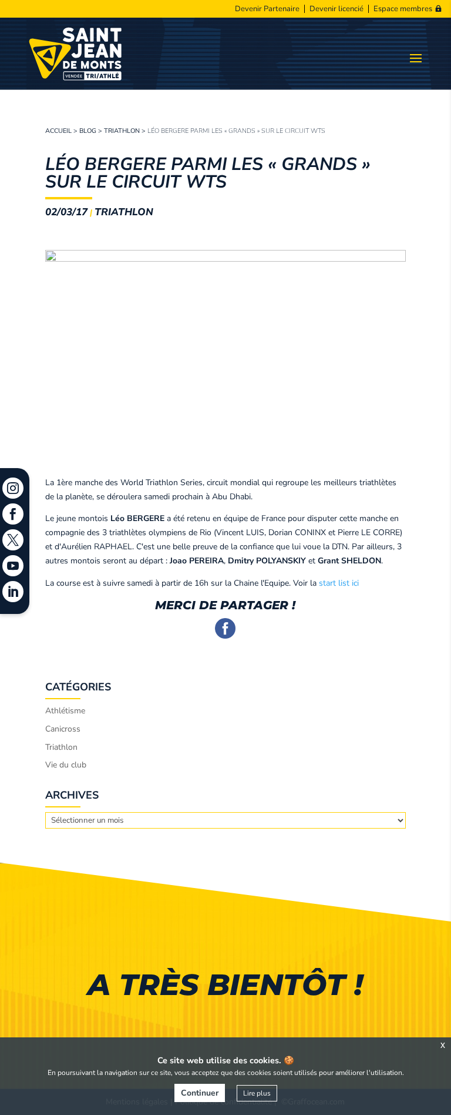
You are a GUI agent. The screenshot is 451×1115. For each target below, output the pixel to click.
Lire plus (257, 1093)
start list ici (339, 583)
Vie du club (65, 764)
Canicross (62, 729)
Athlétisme (65, 710)
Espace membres (402, 9)
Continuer (199, 1093)
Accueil (58, 130)
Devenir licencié (336, 9)
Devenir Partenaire (267, 9)
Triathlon (122, 130)
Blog (87, 130)
